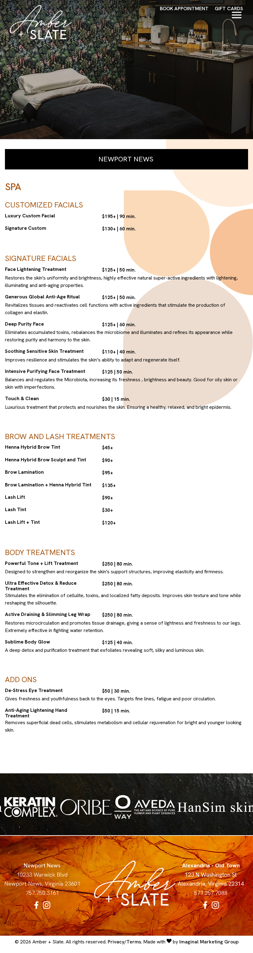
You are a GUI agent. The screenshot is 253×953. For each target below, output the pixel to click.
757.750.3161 (42, 893)
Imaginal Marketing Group (208, 941)
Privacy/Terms (124, 941)
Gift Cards (229, 8)
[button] (37, 907)
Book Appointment (184, 8)
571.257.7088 (210, 893)
